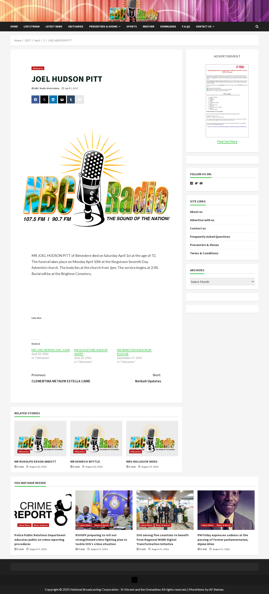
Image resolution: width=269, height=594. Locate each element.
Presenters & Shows (103, 26)
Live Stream (32, 26)
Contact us (203, 26)
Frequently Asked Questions (210, 237)
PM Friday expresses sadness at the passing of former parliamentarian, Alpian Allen (223, 539)
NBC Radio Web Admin (46, 88)
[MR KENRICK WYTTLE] (96, 438)
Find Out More (227, 141)
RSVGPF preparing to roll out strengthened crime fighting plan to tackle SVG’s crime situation (101, 539)
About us (196, 212)
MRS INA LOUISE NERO (141, 461)
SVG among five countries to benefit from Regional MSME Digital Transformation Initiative (162, 539)
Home (14, 26)
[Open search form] (257, 26)
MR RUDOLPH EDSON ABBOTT (35, 461)
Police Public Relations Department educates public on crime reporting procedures (40, 539)
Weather (148, 26)
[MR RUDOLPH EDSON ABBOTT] (40, 438)
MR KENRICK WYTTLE (85, 461)
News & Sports (41, 525)
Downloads (168, 26)
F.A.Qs (186, 26)
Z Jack (20, 466)
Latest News (53, 26)
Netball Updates (148, 378)
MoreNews (196, 589)
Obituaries (75, 26)
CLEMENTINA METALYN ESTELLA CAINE (61, 378)
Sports (131, 26)
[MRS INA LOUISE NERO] (152, 438)
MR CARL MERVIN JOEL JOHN (51, 350)
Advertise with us (202, 220)
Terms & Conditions (204, 253)
